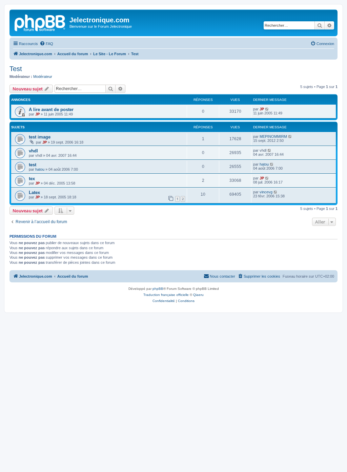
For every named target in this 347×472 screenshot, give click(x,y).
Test (15, 68)
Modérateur (42, 76)
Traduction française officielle (166, 295)
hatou (39, 169)
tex (32, 178)
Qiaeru (198, 295)
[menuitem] (46, 44)
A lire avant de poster (51, 109)
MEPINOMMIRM (273, 136)
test (32, 164)
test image (39, 137)
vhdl (33, 150)
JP (37, 114)
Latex (34, 192)
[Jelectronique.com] (40, 22)
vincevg (266, 192)
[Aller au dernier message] (267, 109)
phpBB (157, 289)
